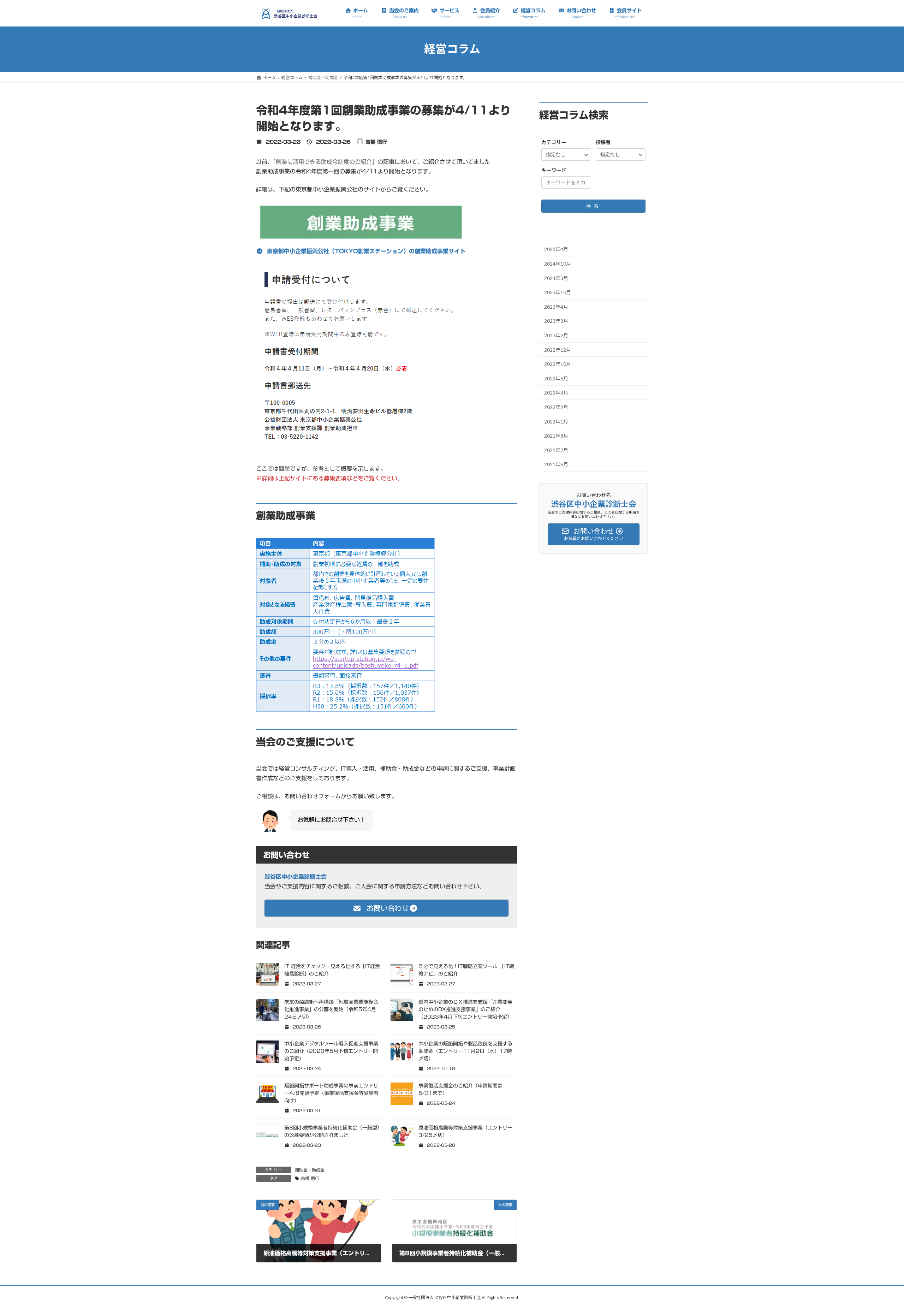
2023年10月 (557, 292)
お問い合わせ (386, 908)
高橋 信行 (310, 1178)
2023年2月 (556, 335)
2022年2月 (556, 407)
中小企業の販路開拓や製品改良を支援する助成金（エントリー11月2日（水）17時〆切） (465, 1051)
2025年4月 (556, 249)
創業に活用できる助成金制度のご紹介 (324, 162)
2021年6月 (556, 464)
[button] (360, 251)
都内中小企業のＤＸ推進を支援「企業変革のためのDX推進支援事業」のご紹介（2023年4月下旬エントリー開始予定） (465, 1009)
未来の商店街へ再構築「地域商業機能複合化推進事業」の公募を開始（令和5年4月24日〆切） (331, 1009)
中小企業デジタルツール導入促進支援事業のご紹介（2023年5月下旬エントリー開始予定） (331, 1051)
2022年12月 (557, 349)
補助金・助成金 (310, 1170)
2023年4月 (556, 307)
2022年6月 (556, 378)
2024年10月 (557, 264)
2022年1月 (556, 421)
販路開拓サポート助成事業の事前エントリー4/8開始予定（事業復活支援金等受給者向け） (331, 1093)
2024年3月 (556, 278)
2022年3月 (556, 393)
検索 (593, 206)
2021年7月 (556, 450)
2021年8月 (556, 436)
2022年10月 (557, 364)
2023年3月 (556, 321)
